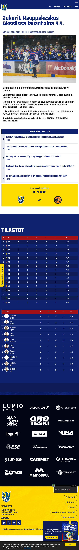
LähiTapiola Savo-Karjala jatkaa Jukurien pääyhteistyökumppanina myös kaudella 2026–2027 (40, 166)
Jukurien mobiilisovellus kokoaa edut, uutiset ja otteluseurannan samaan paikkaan (37, 146)
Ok (70, 544)
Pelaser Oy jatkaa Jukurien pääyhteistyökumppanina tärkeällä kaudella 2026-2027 (36, 175)
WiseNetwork (40, 529)
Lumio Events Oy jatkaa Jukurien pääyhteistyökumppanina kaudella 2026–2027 (35, 136)
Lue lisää (27, 548)
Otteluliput (67, 6)
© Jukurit (4, 529)
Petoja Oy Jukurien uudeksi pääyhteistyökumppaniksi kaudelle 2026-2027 (33, 156)
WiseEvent (27, 529)
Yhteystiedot (5, 518)
